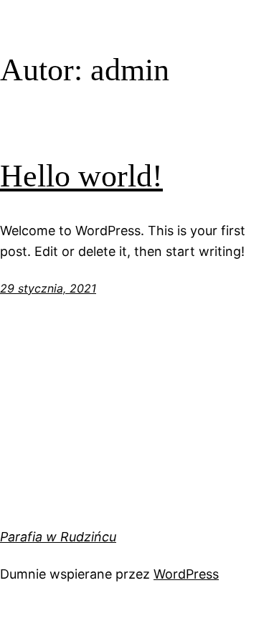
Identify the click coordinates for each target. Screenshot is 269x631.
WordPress (186, 574)
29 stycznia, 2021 (48, 288)
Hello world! (81, 176)
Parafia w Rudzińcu (58, 536)
